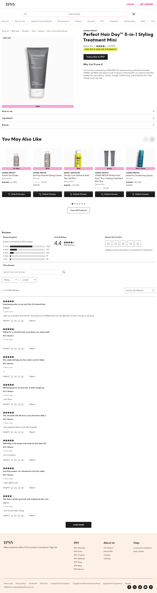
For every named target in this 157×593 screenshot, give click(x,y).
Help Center (138, 551)
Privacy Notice (21, 583)
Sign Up (53, 547)
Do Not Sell (33, 583)
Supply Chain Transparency (112, 583)
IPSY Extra (78, 551)
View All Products (78, 210)
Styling (41, 31)
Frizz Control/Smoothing (57, 31)
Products (25, 31)
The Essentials (63, 21)
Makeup (78, 21)
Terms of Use (8, 583)
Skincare (90, 21)
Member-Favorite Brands (41, 21)
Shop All (5, 21)
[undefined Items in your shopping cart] (134, 14)
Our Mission (108, 548)
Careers (107, 555)
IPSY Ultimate (79, 548)
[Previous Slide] (146, 139)
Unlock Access (18, 194)
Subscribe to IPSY (95, 57)
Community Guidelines (142, 548)
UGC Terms (44, 583)
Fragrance (114, 21)
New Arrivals (20, 21)
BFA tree (15, 31)
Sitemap (107, 559)
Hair (102, 21)
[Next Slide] (152, 139)
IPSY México (79, 569)
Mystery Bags (129, 21)
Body (143, 21)
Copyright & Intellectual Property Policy (86, 583)
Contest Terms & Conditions (60, 583)
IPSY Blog (78, 566)
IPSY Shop (78, 562)
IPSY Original (79, 555)
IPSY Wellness (79, 559)
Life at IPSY (108, 551)
